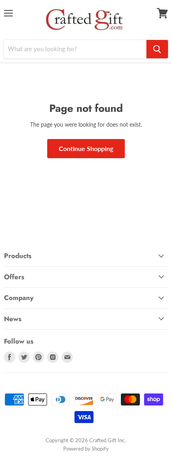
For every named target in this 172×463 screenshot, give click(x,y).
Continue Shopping (86, 148)
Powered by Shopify (86, 448)
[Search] (157, 49)
